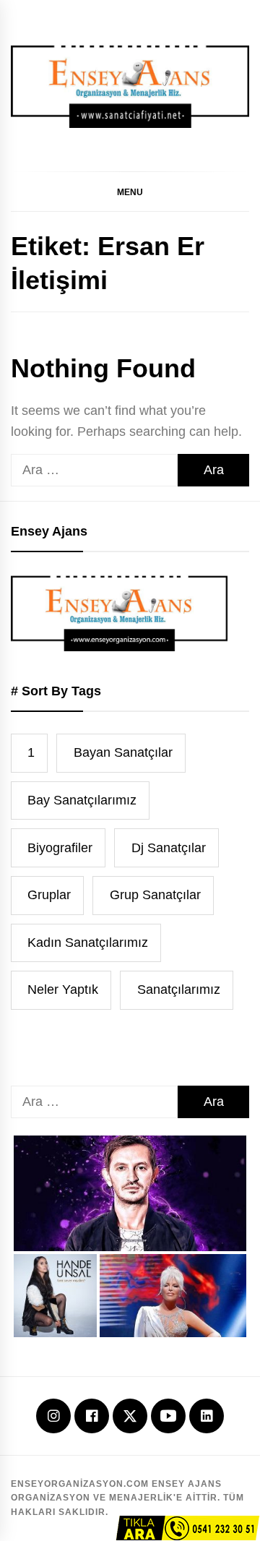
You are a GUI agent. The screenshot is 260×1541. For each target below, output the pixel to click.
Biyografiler (59, 848)
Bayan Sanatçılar (123, 752)
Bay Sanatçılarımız (81, 800)
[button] (130, 191)
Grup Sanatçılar (155, 895)
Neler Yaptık (62, 989)
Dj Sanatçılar (168, 848)
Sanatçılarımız (178, 989)
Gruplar (49, 895)
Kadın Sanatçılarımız (87, 942)
